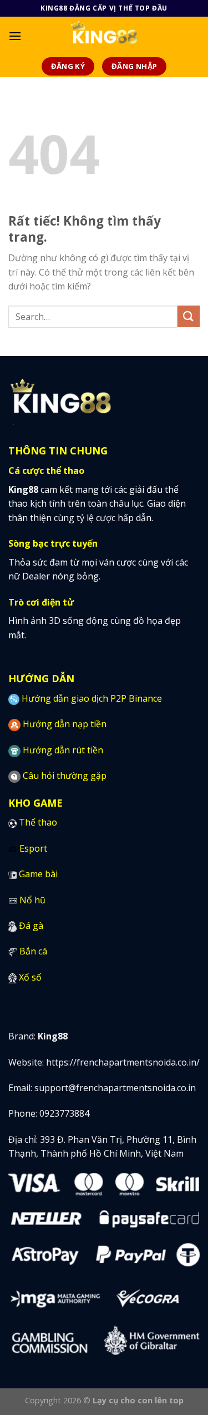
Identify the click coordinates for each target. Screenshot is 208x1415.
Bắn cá (33, 951)
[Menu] (15, 35)
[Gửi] (188, 316)
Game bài (38, 874)
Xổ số (30, 977)
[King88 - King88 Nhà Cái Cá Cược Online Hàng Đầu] (104, 36)
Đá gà (31, 925)
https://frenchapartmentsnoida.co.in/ (123, 1062)
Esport (33, 848)
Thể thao (38, 822)
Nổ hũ (32, 900)
